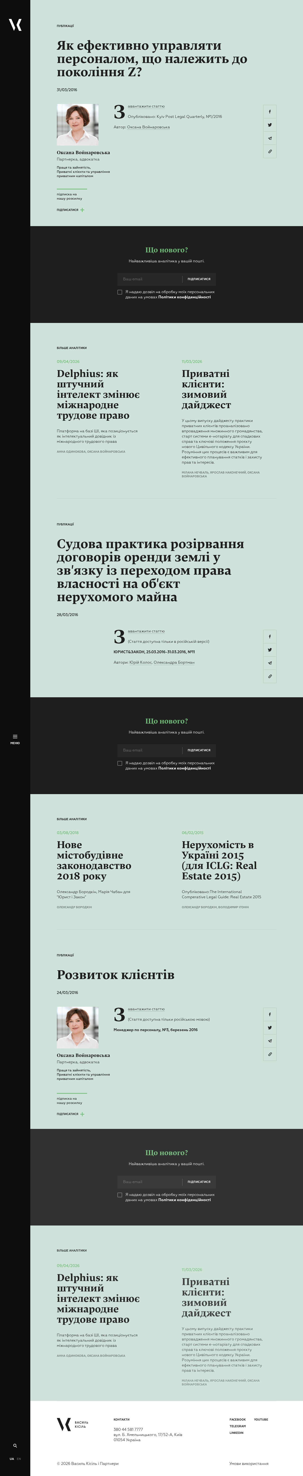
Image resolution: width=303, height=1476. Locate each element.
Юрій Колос (140, 663)
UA (12, 1459)
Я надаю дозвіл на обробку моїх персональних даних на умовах (170, 294)
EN (19, 1459)
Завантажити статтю (146, 107)
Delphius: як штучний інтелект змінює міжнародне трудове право (98, 395)
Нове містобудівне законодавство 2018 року (94, 860)
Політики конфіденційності (184, 297)
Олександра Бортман (174, 663)
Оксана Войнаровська (148, 127)
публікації (65, 26)
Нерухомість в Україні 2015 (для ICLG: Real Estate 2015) (219, 860)
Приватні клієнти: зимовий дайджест (206, 389)
